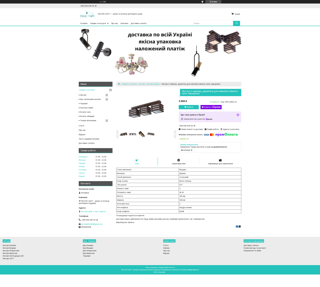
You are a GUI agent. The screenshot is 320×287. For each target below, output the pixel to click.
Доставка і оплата (138, 23)
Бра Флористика (89, 251)
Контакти (124, 23)
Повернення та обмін (252, 251)
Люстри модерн (153, 84)
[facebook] (237, 227)
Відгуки (82, 134)
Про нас (114, 23)
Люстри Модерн (9, 248)
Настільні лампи (86, 108)
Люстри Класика (9, 245)
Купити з (208, 107)
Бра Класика (88, 245)
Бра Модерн (88, 248)
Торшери (84, 103)
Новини (166, 248)
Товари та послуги (98, 23)
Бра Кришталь (89, 253)
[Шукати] (236, 23)
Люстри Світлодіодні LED (13, 256)
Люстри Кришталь (10, 253)
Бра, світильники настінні (90, 99)
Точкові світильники (88, 121)
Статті (81, 126)
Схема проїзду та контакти (255, 248)
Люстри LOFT (8, 259)
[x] (240, 227)
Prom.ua (172, 267)
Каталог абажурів (87, 116)
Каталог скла (85, 112)
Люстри (142, 84)
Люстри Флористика (11, 251)
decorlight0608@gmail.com (92, 224)
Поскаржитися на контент (170, 270)
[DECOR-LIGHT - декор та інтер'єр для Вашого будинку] (87, 14)
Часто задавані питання (89, 139)
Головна (83, 23)
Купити (190, 107)
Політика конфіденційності (189, 270)
